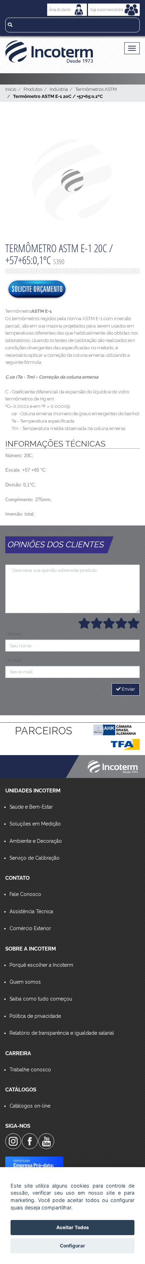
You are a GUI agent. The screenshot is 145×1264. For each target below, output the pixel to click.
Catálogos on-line (30, 1106)
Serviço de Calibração (34, 858)
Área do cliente (60, 9)
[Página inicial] (58, 52)
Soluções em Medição (35, 824)
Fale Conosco (25, 894)
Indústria (59, 89)
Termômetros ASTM (96, 89)
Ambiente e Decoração (36, 841)
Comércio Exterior (30, 928)
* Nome (13, 633)
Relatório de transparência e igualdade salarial (62, 1033)
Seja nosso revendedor (107, 9)
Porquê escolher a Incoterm (41, 965)
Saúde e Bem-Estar (31, 807)
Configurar (72, 1246)
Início (10, 89)
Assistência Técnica (31, 911)
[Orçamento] (37, 290)
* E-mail (13, 660)
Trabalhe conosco (30, 1069)
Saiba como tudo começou (41, 999)
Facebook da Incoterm (29, 1141)
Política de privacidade (35, 1016)
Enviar (128, 689)
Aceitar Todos (72, 1227)
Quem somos (25, 982)
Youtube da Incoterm (46, 1141)
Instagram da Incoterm (13, 1141)
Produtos (33, 89)
